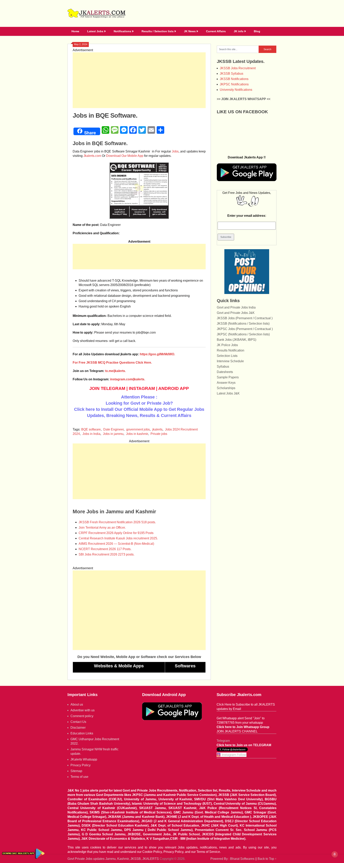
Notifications (122, 31)
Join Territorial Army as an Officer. (102, 527)
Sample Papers (228, 377)
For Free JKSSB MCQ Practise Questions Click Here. (112, 362)
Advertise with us (82, 710)
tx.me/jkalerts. (115, 371)
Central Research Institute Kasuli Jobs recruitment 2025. (118, 538)
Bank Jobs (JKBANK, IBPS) (236, 339)
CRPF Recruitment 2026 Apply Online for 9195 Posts (116, 533)
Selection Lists (227, 355)
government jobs (138, 429)
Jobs (175, 151)
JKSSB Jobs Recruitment (238, 68)
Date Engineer (113, 429)
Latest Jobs (95, 31)
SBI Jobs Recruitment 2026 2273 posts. (106, 554)
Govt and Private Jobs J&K (236, 312)
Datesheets (225, 372)
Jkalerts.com (92, 155)
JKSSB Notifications (234, 79)
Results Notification (230, 350)
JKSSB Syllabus (231, 73)
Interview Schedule (230, 361)
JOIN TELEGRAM (107, 388)
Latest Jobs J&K (228, 393)
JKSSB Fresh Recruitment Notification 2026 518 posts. (117, 522)
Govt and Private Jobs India (236, 307)
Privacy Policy (80, 765)
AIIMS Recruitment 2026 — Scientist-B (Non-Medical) (116, 543)
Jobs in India (91, 433)
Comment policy (81, 716)
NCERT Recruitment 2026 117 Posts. (105, 549)
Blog (257, 31)
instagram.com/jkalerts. (127, 379)
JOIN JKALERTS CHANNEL (237, 731)
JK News (190, 31)
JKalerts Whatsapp (83, 759)
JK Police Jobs (227, 345)
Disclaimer (78, 727)
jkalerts (157, 429)
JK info (238, 31)
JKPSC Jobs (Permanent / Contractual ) (245, 329)
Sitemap (76, 771)
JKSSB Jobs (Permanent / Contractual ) (245, 318)
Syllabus (223, 366)
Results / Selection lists (158, 31)
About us (76, 704)
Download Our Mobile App (124, 155)
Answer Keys (226, 382)
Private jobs (158, 433)
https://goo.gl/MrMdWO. (157, 354)
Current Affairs (216, 31)
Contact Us (78, 721)
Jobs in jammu (113, 433)
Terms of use (79, 776)
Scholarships (226, 388)
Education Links (81, 733)
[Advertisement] (139, 80)
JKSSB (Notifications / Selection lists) (243, 323)
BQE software (91, 429)
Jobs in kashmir (137, 433)
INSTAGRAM (142, 388)
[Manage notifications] (334, 854)
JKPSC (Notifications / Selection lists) (243, 334)
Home (75, 31)
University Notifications (236, 89)
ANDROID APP (173, 388)
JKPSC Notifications (234, 84)
